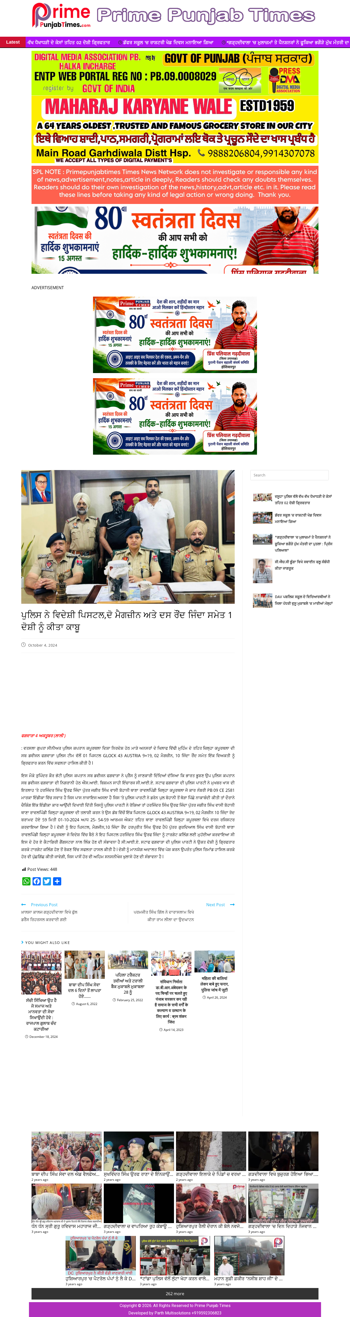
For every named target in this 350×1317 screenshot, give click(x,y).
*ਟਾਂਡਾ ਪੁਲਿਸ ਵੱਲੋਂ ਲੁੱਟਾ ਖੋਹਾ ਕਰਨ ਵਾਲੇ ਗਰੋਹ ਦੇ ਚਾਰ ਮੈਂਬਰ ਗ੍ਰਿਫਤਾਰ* (200, 1278)
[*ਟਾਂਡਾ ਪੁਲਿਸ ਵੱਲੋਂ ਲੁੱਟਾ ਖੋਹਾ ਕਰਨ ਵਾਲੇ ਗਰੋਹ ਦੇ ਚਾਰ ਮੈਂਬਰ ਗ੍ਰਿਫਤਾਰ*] (175, 1255)
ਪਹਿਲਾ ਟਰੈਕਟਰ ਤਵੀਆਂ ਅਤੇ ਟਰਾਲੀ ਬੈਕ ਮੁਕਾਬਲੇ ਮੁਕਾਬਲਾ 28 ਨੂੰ (128, 983)
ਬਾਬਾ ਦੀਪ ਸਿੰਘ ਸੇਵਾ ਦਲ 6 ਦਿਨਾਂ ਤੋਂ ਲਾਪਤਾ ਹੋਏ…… (84, 990)
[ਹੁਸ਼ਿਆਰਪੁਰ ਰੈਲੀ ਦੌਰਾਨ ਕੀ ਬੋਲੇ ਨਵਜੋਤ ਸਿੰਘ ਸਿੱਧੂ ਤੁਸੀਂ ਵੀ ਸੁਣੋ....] (211, 1203)
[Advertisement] (128, 694)
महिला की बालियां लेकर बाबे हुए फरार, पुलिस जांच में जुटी (214, 984)
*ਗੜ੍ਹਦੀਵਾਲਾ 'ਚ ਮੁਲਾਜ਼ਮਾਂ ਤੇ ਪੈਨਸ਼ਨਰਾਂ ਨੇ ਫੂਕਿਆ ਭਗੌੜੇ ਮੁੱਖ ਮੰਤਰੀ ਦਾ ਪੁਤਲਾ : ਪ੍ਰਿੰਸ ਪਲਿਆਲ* (185, 42)
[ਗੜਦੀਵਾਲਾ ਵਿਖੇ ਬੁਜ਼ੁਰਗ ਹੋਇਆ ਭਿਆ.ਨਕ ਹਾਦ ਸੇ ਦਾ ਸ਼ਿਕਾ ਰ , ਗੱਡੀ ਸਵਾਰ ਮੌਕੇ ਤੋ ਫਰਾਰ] (283, 1151)
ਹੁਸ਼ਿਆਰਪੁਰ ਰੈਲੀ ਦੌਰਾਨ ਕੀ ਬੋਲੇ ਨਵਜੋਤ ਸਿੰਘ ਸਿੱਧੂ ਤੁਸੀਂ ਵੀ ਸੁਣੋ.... (231, 1226)
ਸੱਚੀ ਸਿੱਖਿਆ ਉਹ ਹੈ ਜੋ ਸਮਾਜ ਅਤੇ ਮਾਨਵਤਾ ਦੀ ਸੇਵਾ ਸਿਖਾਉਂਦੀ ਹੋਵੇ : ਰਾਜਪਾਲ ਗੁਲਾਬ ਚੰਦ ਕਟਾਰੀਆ (41, 1015)
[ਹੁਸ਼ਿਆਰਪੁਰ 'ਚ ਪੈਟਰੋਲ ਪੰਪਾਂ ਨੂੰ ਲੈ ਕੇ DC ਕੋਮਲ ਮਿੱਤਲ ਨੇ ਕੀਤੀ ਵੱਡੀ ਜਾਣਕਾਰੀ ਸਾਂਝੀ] (101, 1255)
